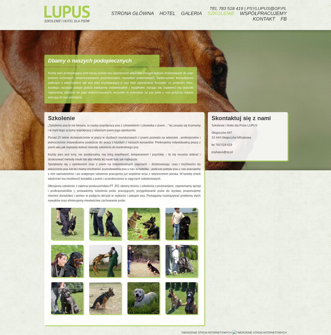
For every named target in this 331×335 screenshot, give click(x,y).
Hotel (167, 13)
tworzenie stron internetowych (206, 332)
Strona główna (132, 13)
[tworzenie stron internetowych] (259, 332)
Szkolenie (220, 13)
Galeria (191, 13)
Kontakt (264, 19)
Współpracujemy (263, 13)
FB (284, 19)
